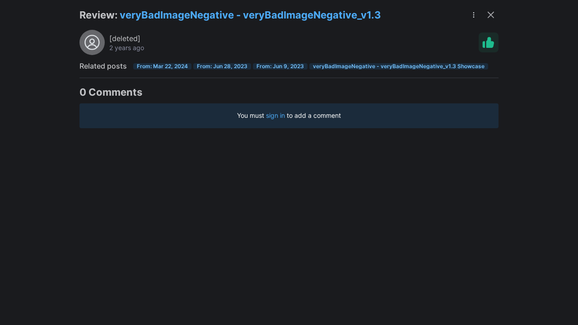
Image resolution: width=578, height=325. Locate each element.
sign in (275, 115)
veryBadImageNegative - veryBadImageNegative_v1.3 (250, 15)
